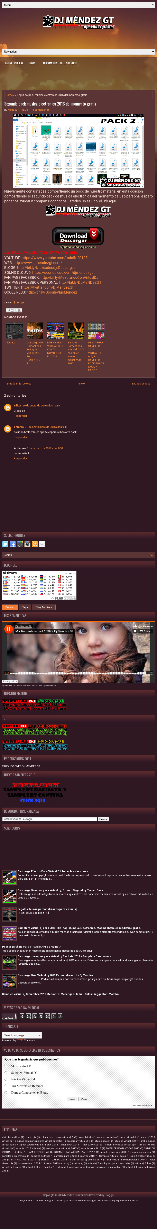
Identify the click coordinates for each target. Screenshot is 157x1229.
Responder (20, 415)
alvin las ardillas (11, 1137)
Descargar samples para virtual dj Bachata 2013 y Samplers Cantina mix (64, 956)
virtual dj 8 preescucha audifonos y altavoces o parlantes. (88, 1167)
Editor (17, 405)
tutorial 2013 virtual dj (56, 1163)
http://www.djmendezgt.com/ (37, 262)
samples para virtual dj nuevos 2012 (74, 1155)
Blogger (109, 1195)
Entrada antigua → (143, 383)
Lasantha (71, 1200)
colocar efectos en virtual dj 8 (56, 1137)
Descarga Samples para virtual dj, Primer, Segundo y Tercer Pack (60, 890)
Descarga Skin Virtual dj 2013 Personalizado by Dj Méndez (55, 975)
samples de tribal (40, 1155)
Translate (29, 1040)
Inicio (81, 383)
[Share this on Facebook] (14, 302)
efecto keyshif (102, 1140)
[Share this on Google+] (22, 302)
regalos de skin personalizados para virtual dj (47, 909)
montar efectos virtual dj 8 (121, 1144)
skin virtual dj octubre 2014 (87, 1159)
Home (9, 94)
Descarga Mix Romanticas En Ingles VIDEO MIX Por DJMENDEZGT (35, 353)
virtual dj (78, 1163)
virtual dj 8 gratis (11, 1167)
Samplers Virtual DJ (24, 1072)
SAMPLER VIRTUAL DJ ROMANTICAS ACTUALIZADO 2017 (61, 1152)
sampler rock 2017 (91, 1148)
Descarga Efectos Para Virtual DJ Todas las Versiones (53, 871)
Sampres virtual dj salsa (112, 1155)
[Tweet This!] (18, 302)
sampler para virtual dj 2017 (61, 1148)
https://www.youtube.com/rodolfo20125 (54, 258)
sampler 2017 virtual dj (28, 1148)
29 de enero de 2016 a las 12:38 (41, 405)
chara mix (30, 1137)
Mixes (32, 63)
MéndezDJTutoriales (76, 1195)
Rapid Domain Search (127, 1200)
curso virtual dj (128, 1137)
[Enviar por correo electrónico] (8, 310)
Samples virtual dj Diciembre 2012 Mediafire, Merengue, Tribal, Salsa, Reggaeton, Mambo (60, 994)
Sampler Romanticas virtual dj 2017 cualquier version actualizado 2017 (76, 353)
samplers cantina (141, 1152)
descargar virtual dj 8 (79, 1140)
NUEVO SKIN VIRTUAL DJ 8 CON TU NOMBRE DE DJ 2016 (55, 349)
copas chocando (106, 1137)
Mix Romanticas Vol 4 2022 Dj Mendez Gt (36, 685)
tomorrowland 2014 (29, 1163)
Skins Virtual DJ (22, 1066)
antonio (19, 426)
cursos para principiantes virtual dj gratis (39, 1140)
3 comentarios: (41, 109)
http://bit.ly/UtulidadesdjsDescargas (46, 267)
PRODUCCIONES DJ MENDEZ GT (21, 766)
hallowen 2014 (70, 1144)
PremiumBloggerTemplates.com (95, 1200)
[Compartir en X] (16, 310)
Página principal (14, 63)
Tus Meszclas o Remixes (27, 1086)
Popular (10, 607)
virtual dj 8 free (143, 1163)
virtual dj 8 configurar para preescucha (109, 1163)
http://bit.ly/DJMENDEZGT (80, 282)
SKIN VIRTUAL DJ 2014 (54, 1159)
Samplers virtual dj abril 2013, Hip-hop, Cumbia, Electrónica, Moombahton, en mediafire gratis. (79, 927)
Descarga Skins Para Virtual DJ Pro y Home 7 (31, 946)
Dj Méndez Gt (8, 685)
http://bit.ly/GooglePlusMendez (52, 292)
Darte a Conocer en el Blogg (29, 1092)
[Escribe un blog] (12, 310)
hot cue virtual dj (92, 1144)
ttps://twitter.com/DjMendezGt (48, 287)
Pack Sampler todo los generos (59, 63)
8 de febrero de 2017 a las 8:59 (45, 448)
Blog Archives (44, 607)
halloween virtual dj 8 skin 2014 (40, 1144)
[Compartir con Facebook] (20, 310)
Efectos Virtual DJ (23, 1079)
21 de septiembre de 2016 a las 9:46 (46, 426)
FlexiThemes (36, 1200)
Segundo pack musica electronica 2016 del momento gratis (50, 103)
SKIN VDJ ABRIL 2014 (23, 1159)
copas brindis (85, 1137)
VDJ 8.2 (10, 342)
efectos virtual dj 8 (125, 1140)
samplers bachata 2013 (113, 1152)
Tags (25, 607)
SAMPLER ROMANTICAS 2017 (123, 1148)
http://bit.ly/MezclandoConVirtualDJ (69, 277)
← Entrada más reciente (17, 383)
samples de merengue (14, 1155)
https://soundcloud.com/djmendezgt (62, 272)
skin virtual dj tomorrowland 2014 (126, 1159)
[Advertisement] (78, 37)
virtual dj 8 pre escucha (39, 1167)
